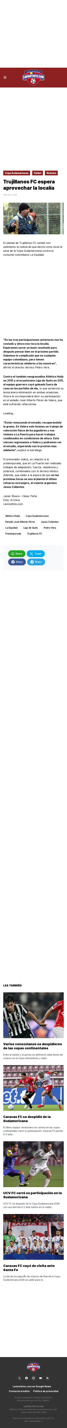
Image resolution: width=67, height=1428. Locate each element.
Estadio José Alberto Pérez (20, 521)
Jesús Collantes (50, 521)
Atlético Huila (12, 515)
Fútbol (37, 173)
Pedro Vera (50, 527)
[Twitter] (19, 1378)
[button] (5, 77)
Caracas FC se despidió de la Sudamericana (27, 1119)
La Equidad (11, 527)
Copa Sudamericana (16, 173)
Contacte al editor (19, 1391)
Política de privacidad (45, 1391)
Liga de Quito (30, 527)
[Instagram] (33, 1378)
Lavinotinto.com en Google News (32, 1386)
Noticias (51, 173)
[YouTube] (40, 1378)
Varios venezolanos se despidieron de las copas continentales (32, 1046)
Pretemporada (13, 533)
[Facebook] (26, 1378)
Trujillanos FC (34, 533)
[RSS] (47, 1378)
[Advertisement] (33, 34)
